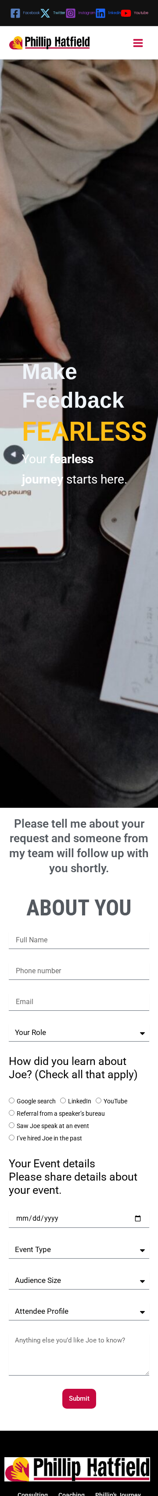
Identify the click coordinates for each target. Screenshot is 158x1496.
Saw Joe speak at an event (53, 1125)
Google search (36, 1101)
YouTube (115, 1101)
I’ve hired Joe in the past (49, 1138)
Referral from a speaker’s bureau (61, 1113)
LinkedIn (79, 1101)
